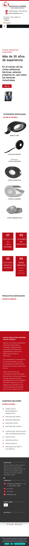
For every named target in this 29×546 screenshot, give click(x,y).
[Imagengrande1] (14, 121)
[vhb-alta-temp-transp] (14, 166)
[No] (27, 541)
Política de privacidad (20, 543)
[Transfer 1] (14, 159)
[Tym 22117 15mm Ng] (14, 140)
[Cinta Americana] (14, 204)
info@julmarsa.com (11, 494)
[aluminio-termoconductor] (14, 185)
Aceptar (7, 543)
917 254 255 (10, 488)
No (11, 543)
